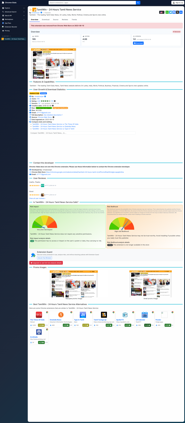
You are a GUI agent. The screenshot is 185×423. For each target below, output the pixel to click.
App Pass (8, 23)
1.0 (39, 103)
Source (55, 19)
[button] (177, 3)
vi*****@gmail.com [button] (44, 113)
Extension (48, 12)
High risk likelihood (60, 108)
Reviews (65, 19)
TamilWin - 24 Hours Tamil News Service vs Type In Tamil (53, 129)
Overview (34, 19)
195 (38, 99)
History (7, 36)
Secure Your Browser (44, 258)
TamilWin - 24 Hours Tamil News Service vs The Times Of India (55, 124)
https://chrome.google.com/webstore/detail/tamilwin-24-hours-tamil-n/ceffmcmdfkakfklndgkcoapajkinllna (85, 172)
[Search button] (138, 3)
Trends (74, 19)
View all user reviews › (37, 198)
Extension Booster (11, 27)
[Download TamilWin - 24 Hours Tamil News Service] (156, 40)
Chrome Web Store (45, 117)
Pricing (7, 30)
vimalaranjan (36, 12)
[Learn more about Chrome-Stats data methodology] (53, 117)
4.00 (45, 101)
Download (45, 19)
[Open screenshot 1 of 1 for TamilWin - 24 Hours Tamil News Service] (53, 63)
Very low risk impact (43, 108)
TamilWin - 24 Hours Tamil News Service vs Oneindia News (54, 126)
